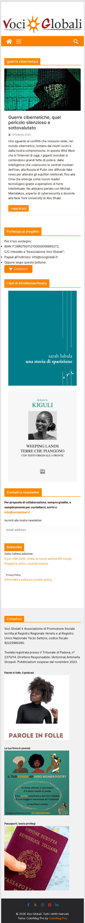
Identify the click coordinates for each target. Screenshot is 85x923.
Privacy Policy (13, 575)
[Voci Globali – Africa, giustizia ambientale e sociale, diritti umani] (42, 16)
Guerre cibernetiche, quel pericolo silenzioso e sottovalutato (34, 122)
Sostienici (21, 269)
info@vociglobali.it (17, 512)
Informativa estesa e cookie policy (28, 579)
